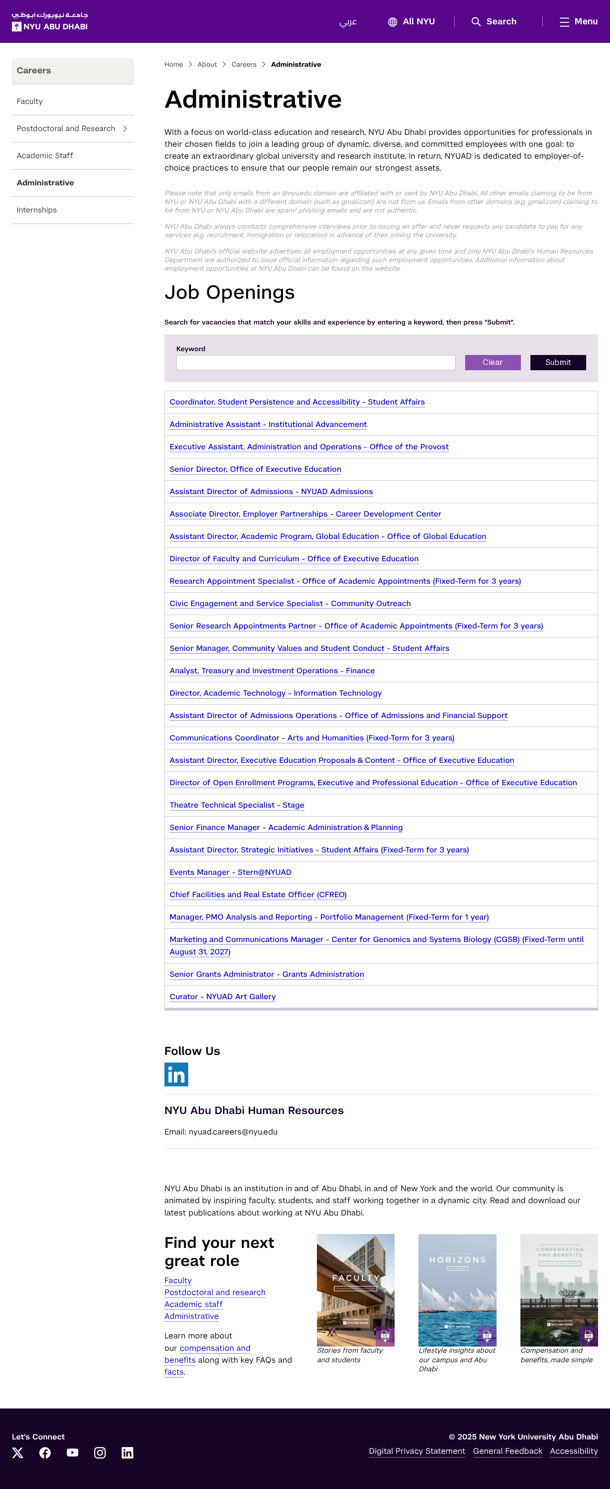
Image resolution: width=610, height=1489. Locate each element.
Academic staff (193, 1304)
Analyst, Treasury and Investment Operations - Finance (272, 671)
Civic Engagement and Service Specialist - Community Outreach (290, 603)
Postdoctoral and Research (66, 128)
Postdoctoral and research (214, 1292)
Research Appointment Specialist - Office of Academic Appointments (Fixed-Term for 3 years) (345, 581)
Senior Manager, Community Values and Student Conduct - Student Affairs (309, 648)
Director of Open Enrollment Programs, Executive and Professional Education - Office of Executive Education (373, 783)
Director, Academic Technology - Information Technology (276, 693)
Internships (37, 210)
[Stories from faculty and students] (356, 1290)
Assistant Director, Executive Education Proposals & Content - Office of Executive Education (342, 760)
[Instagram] (100, 1453)
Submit (558, 362)
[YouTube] (72, 1453)
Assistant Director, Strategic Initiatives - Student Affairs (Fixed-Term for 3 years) (319, 850)
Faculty (30, 101)
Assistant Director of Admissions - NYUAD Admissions (271, 491)
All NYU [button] (419, 22)
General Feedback (508, 1451)
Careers (244, 65)
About (207, 65)
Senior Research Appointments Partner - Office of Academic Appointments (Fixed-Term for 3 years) (356, 626)
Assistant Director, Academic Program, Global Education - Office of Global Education (328, 536)
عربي (348, 22)
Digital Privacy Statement (417, 1451)
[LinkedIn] (128, 1453)
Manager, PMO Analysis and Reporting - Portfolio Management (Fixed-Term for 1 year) (329, 917)
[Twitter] (18, 1453)
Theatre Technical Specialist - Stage (237, 805)
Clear (493, 362)
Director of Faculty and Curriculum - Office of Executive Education (294, 559)
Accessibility (574, 1451)
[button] (497, 22)
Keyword (190, 349)
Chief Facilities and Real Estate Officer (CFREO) (258, 895)
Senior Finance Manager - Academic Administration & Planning (286, 827)
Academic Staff (45, 156)
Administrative (45, 183)
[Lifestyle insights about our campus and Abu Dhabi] (457, 1290)
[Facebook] (45, 1453)
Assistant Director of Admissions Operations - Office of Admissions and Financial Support (339, 715)
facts (173, 1372)
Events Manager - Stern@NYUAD (231, 872)
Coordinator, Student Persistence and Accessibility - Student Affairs (297, 402)
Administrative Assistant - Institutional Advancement (268, 424)
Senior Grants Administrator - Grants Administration (267, 974)
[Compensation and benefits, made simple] (559, 1290)
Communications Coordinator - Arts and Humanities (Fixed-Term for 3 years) (312, 738)
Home (173, 65)
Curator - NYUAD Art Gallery (223, 997)
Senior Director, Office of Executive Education (255, 469)
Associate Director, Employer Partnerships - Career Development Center (306, 514)
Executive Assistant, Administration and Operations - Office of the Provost (309, 447)
